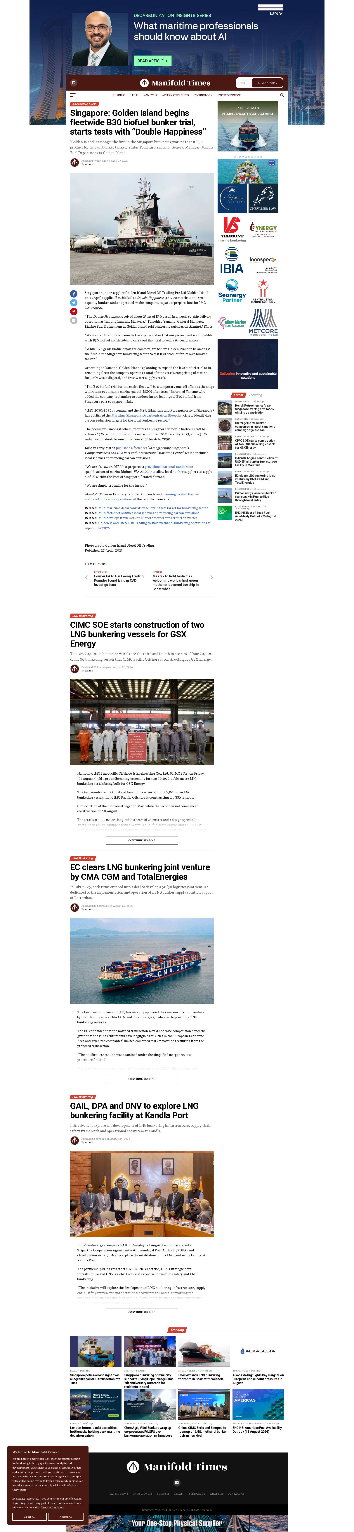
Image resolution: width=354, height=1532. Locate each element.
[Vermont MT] (232, 242)
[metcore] (263, 335)
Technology (203, 95)
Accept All (66, 1516)
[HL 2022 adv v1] (248, 182)
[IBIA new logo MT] (232, 273)
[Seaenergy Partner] (232, 304)
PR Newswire (142, 1493)
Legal (135, 95)
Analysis (150, 95)
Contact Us (236, 1493)
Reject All (29, 1516)
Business (119, 95)
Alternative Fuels (175, 95)
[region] (47, 1485)
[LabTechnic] (248, 387)
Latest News (119, 1493)
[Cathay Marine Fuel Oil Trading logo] (232, 335)
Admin (89, 164)
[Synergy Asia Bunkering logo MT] (263, 242)
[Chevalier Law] (263, 211)
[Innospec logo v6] (263, 273)
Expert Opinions (229, 95)
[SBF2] (248, 150)
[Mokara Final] (232, 211)
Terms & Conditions (53, 1507)
